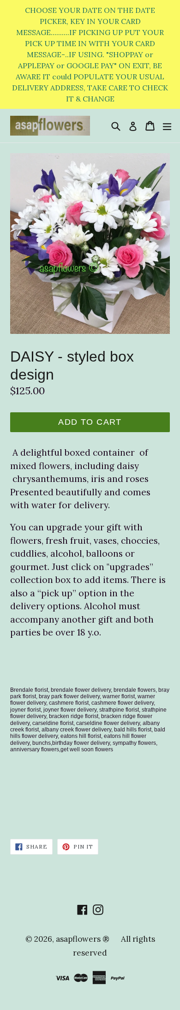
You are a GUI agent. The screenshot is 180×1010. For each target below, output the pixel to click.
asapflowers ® (82, 939)
